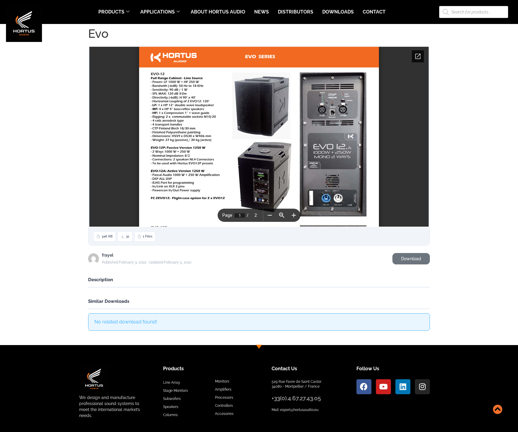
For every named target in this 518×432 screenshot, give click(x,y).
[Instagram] (422, 386)
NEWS (261, 12)
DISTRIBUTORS (295, 12)
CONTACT (374, 12)
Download (411, 258)
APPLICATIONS (157, 12)
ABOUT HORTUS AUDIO (218, 12)
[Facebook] (363, 386)
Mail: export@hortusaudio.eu (295, 410)
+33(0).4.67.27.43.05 (296, 398)
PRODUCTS (111, 12)
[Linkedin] (402, 386)
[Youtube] (383, 386)
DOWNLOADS (338, 12)
